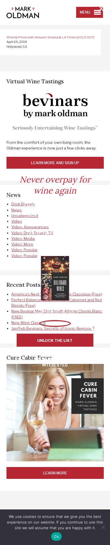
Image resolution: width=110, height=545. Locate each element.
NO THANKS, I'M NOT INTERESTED (55, 362)
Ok (56, 536)
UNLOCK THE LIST (54, 340)
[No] (103, 527)
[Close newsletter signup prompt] (101, 9)
